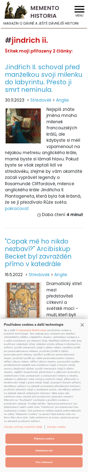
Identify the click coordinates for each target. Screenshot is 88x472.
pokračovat (17, 208)
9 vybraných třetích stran (31, 330)
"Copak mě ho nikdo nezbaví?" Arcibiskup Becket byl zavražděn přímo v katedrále (38, 253)
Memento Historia (44, 12)
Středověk (40, 100)
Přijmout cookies (44, 438)
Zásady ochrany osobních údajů (23, 426)
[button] (82, 325)
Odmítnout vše (44, 450)
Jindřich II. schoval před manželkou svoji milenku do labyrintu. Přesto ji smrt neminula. (43, 78)
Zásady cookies (56, 426)
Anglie (62, 100)
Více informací (44, 462)
